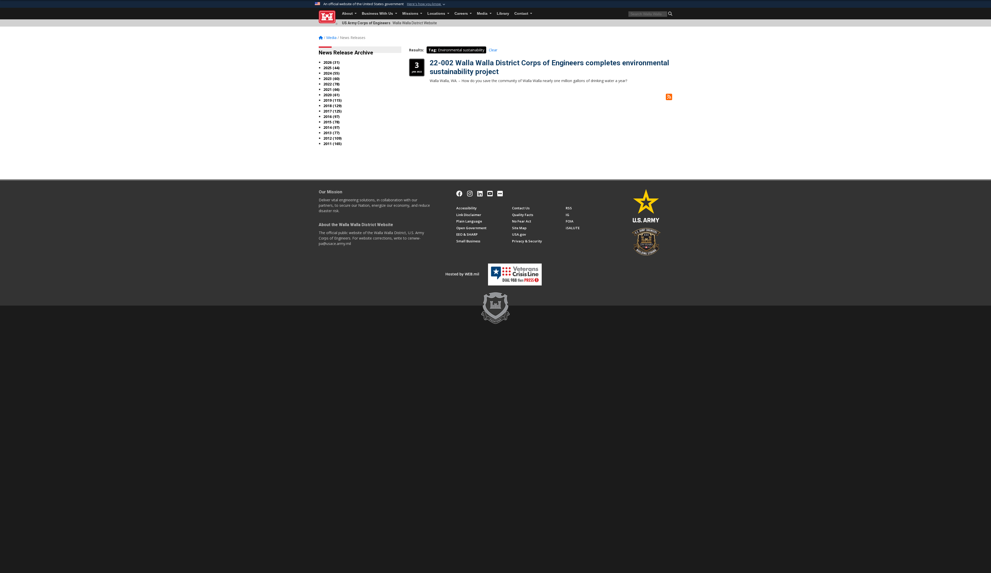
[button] (426, 4)
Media (483, 13)
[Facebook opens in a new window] (459, 193)
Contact (521, 13)
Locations (436, 13)
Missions (410, 13)
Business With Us (378, 13)
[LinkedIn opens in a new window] (480, 193)
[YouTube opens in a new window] (490, 193)
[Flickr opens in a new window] (500, 193)
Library (503, 13)
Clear (493, 49)
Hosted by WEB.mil (462, 274)
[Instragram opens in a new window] (470, 193)
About (348, 13)
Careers (461, 13)
